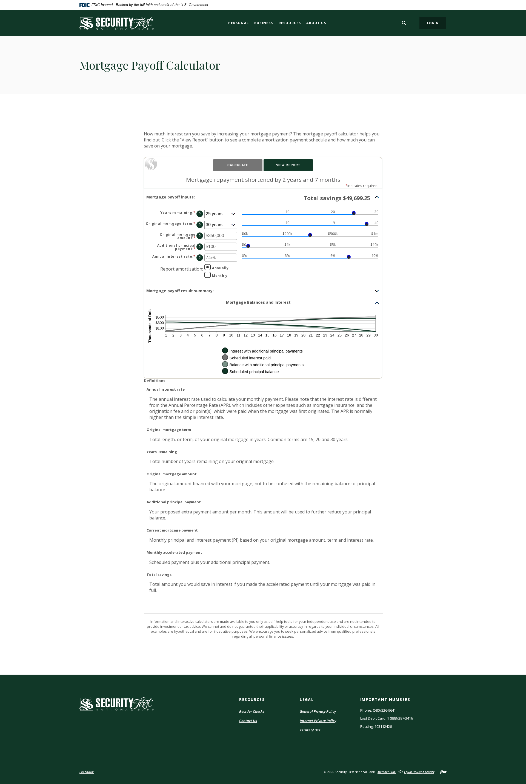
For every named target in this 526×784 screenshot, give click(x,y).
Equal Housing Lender (419, 772)
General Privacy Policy (318, 711)
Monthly (220, 275)
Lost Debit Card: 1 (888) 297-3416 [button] (386, 718)
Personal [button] (238, 23)
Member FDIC (387, 772)
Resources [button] (290, 23)
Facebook (86, 772)
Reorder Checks (251, 711)
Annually (220, 267)
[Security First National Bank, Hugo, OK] (116, 23)
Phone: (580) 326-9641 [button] (378, 710)
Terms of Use (310, 730)
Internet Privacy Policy (318, 721)
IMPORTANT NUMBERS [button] (385, 699)
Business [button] (263, 23)
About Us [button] (316, 23)
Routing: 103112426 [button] (376, 726)
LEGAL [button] (307, 699)
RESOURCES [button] (252, 699)
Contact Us (248, 720)
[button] (263, 198)
